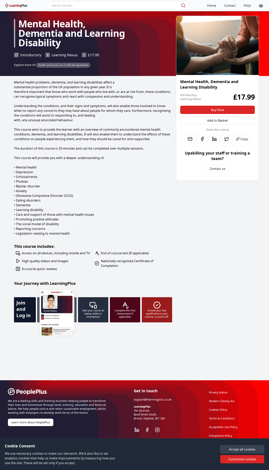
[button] (242, 449)
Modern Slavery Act (222, 401)
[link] (261, 5)
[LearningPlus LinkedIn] (139, 430)
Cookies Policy (218, 410)
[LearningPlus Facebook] (149, 430)
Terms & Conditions (222, 418)
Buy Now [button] (217, 110)
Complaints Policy (220, 436)
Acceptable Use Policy (223, 427)
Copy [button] (244, 139)
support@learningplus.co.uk (152, 399)
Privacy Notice (218, 392)
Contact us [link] (217, 169)
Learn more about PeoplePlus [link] (30, 422)
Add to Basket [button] (217, 120)
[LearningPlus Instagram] (159, 430)
